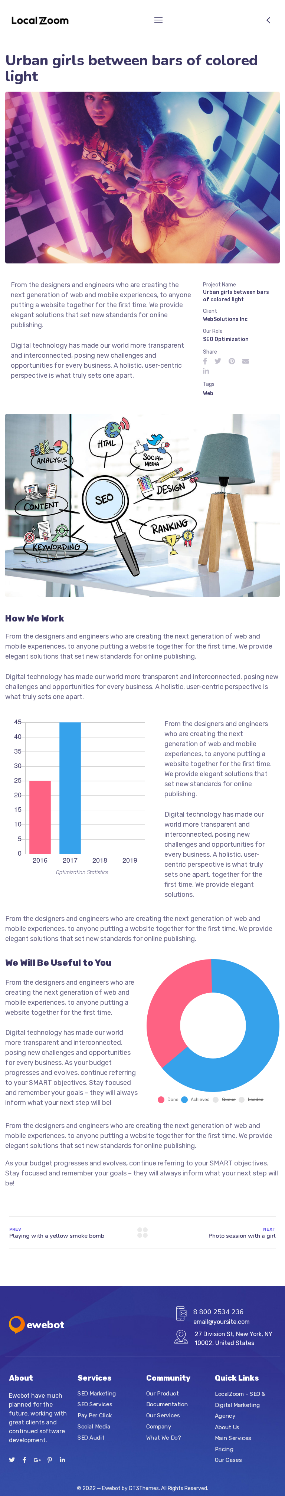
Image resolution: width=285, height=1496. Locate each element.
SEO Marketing (97, 1393)
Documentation (167, 1404)
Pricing (224, 1449)
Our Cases (228, 1460)
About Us (227, 1427)
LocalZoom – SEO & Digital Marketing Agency (240, 1405)
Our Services (163, 1415)
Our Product (162, 1393)
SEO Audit (91, 1437)
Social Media (94, 1426)
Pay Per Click (95, 1415)
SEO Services (95, 1404)
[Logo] (40, 20)
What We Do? (163, 1437)
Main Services (233, 1438)
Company (158, 1426)
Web (208, 393)
